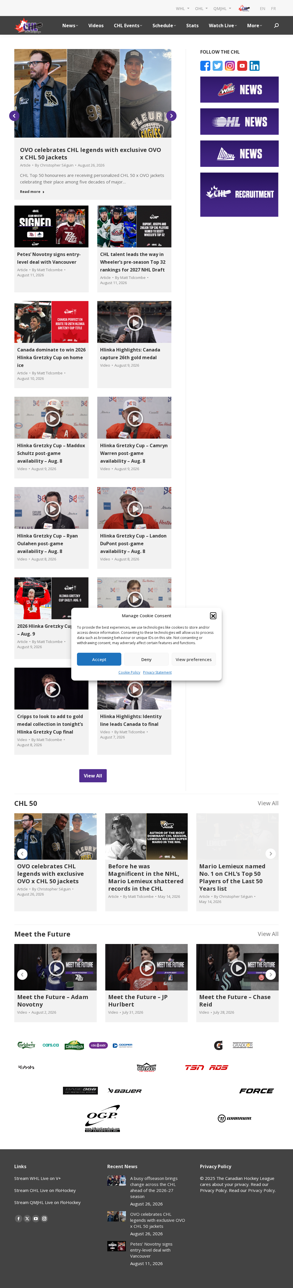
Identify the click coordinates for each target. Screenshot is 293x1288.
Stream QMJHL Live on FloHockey (47, 1202)
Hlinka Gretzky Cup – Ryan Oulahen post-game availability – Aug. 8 (47, 543)
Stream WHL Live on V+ (37, 1178)
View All (268, 803)
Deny (146, 659)
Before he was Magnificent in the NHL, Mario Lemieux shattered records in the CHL (146, 877)
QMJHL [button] (220, 8)
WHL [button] (181, 8)
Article (25, 165)
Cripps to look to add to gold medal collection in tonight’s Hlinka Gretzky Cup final (50, 724)
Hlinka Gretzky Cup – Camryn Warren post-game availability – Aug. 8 (134, 453)
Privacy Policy (261, 1190)
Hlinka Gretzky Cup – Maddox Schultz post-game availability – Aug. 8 (51, 453)
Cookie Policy (129, 672)
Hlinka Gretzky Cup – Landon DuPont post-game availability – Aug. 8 (133, 543)
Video (105, 365)
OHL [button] (200, 8)
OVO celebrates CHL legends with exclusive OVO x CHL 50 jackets (90, 153)
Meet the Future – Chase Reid (235, 1000)
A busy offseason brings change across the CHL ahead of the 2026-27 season (154, 1187)
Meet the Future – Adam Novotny (52, 1000)
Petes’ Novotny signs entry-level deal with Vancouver (151, 1250)
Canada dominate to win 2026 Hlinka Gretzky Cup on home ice (51, 357)
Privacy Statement (157, 672)
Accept (99, 659)
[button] (213, 615)
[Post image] (116, 1180)
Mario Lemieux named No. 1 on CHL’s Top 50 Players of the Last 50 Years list (232, 877)
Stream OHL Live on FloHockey (45, 1190)
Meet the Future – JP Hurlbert (138, 1000)
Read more (30, 191)
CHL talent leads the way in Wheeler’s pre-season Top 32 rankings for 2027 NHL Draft (132, 262)
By (54, 165)
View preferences (194, 659)
